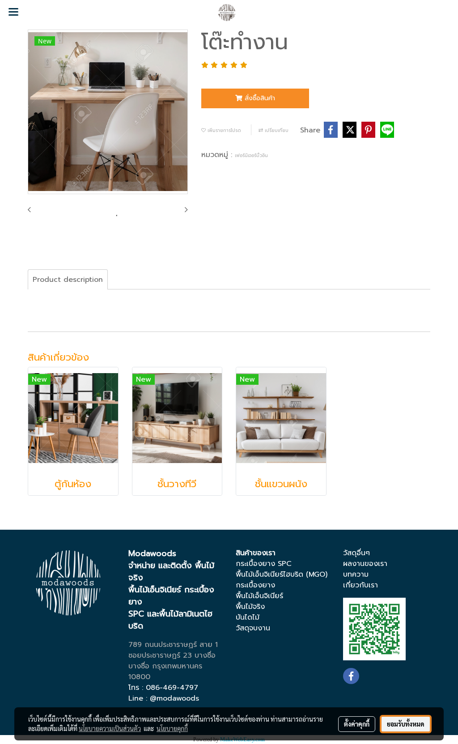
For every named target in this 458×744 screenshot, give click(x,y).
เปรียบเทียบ (275, 130)
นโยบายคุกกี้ (172, 728)
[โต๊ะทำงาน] (107, 112)
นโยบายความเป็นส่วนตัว (110, 728)
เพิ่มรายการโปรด (223, 130)
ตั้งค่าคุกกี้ (356, 724)
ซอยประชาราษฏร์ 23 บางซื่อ (172, 655)
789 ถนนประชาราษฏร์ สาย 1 (173, 644)
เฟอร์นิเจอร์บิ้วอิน (251, 155)
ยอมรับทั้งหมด (405, 724)
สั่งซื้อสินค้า (258, 98)
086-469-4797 (172, 687)
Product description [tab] (68, 279)
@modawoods (174, 698)
